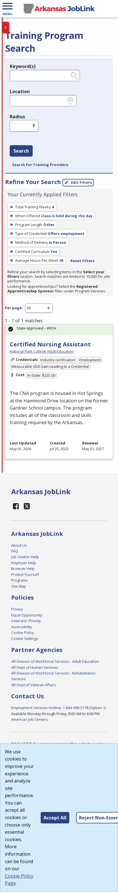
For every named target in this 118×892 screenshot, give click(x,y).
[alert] (59, 330)
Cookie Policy (22, 632)
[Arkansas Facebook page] (16, 506)
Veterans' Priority (26, 620)
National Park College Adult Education (42, 351)
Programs (19, 580)
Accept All (55, 818)
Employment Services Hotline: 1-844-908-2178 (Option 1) (58, 707)
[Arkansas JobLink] (59, 8)
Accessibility (21, 626)
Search (21, 151)
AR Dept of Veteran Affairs (33, 684)
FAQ (14, 551)
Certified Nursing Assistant (50, 344)
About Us (19, 545)
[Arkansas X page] (27, 506)
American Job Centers (29, 719)
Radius (17, 116)
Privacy (17, 609)
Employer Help (23, 562)
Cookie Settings (24, 638)
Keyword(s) (23, 66)
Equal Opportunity (26, 615)
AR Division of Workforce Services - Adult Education (55, 661)
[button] (7, 8)
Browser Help (23, 568)
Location (20, 91)
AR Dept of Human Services (34, 667)
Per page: (14, 307)
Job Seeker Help (25, 556)
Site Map (18, 586)
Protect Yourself (25, 574)
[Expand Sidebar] (5, 27)
